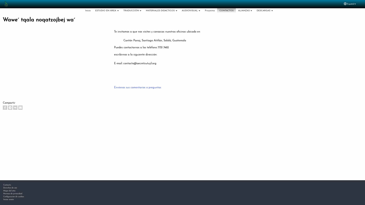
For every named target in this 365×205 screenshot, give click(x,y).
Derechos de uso (10, 188)
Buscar (278, 10)
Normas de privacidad (12, 194)
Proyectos (210, 11)
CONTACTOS (226, 11)
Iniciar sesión (8, 199)
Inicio (88, 11)
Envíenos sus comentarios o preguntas (137, 87)
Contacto (7, 185)
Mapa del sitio (9, 191)
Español (350, 4)
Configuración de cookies (13, 197)
